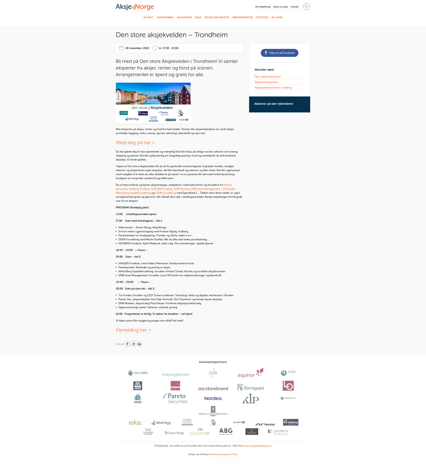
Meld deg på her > (135, 142)
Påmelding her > (133, 330)
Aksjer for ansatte (217, 17)
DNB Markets (182, 188)
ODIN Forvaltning (165, 192)
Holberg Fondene (139, 188)
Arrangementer (242, 17)
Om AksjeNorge (263, 6)
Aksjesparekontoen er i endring (273, 87)
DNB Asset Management (205, 188)
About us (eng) (280, 6)
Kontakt (295, 6)
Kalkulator (184, 17)
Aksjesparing (165, 17)
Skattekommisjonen (266, 82)
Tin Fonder (228, 188)
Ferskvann (216, 454)
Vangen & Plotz (230, 454)
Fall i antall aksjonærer (268, 76)
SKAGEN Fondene (162, 188)
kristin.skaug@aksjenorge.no (257, 445)
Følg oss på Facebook (282, 52)
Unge (198, 17)
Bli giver (277, 17)
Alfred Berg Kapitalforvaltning (133, 192)
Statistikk (262, 17)
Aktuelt (148, 17)
